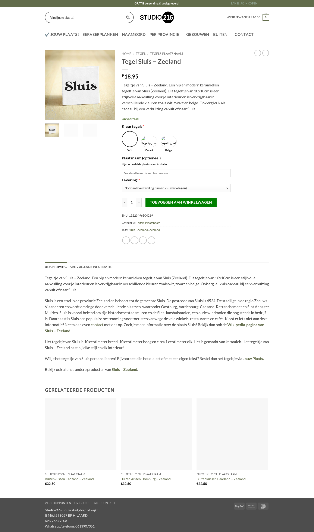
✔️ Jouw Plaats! (62, 34)
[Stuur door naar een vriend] (143, 240)
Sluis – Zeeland (124, 369)
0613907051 (85, 526)
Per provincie (164, 34)
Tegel (141, 53)
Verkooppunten (58, 503)
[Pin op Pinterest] (151, 240)
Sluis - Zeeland (138, 230)
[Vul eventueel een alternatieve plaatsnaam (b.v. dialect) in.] (163, 158)
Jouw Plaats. (253, 358)
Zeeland (154, 230)
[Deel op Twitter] (134, 240)
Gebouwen (197, 34)
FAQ (95, 503)
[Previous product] (265, 53)
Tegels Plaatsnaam (166, 53)
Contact (244, 34)
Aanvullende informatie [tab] (91, 266)
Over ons (81, 503)
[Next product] (257, 53)
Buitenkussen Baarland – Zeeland (221, 479)
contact (97, 324)
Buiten (220, 34)
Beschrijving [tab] (56, 266)
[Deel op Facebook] (126, 240)
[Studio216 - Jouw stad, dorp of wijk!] (157, 17)
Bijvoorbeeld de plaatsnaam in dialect (145, 164)
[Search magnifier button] (128, 17)
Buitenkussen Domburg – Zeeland (146, 479)
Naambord (134, 34)
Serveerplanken (100, 34)
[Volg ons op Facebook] (262, 3)
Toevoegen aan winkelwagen (181, 202)
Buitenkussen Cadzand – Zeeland (69, 479)
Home (127, 53)
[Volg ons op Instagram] (267, 3)
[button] (51, 114)
